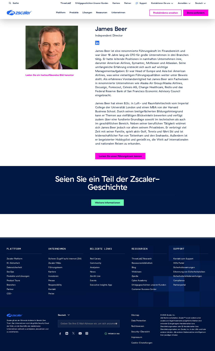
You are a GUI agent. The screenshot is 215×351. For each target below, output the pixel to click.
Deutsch (199, 3)
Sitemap (135, 315)
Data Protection (138, 320)
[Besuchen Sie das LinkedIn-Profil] (97, 43)
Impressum (136, 337)
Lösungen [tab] (87, 12)
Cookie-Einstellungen (142, 342)
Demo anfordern (196, 12)
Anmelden (182, 3)
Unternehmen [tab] (118, 12)
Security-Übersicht (140, 331)
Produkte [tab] (74, 12)
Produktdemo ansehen (165, 12)
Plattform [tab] (61, 12)
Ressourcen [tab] (101, 12)
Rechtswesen (137, 326)
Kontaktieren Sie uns (160, 3)
